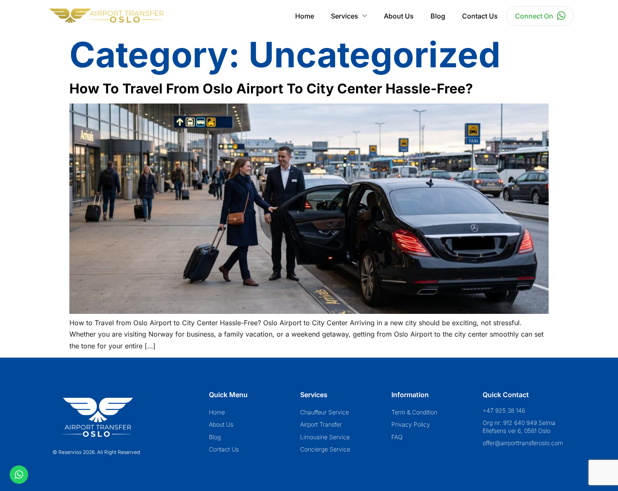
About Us (399, 16)
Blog (437, 16)
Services (344, 16)
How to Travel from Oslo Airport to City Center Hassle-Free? (271, 88)
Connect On (534, 16)
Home (304, 16)
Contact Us (480, 16)
